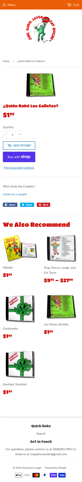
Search (41, 433)
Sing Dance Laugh (31, 467)
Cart (75, 4)
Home (6, 61)
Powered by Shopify (56, 467)
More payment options (19, 167)
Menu (11, 4)
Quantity (8, 127)
